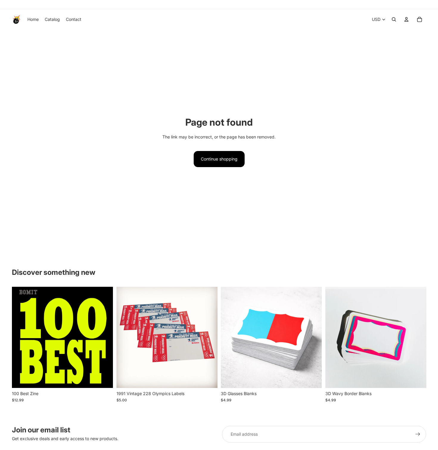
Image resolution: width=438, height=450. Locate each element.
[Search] (393, 19)
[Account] (406, 19)
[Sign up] (417, 434)
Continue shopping (219, 158)
